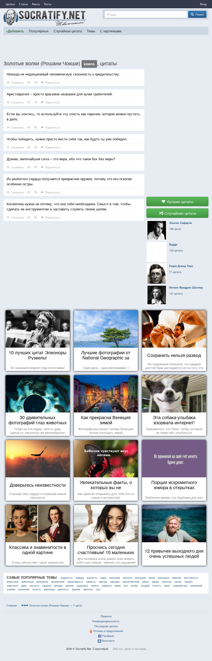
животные (27, 581)
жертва (176, 578)
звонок (69, 585)
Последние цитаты (106, 626)
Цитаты (10, 4)
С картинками (110, 31)
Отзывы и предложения (108, 631)
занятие (167, 581)
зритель (88, 589)
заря (23, 585)
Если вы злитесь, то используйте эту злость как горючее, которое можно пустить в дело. (73, 116)
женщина (163, 578)
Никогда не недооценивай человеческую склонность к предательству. (63, 73)
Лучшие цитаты (179, 201)
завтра (103, 581)
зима (117, 585)
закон (145, 581)
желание (114, 578)
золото (36, 589)
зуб (98, 589)
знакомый (196, 585)
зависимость (75, 581)
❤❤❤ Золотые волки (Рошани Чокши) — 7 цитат (51, 605)
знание (11, 589)
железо (127, 578)
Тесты (47, 4)
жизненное (57, 581)
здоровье (82, 585)
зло (125, 585)
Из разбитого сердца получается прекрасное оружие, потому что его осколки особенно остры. (69, 181)
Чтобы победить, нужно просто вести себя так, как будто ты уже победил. (67, 138)
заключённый (130, 581)
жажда (80, 578)
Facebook (108, 636)
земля (95, 585)
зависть (91, 581)
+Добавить (15, 31)
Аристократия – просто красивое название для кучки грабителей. (60, 93)
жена (152, 578)
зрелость (63, 589)
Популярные (39, 31)
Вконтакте (108, 641)
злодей (145, 585)
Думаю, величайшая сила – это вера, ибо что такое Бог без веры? (61, 158)
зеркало (107, 585)
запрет (188, 581)
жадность (67, 578)
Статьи (23, 4)
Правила (106, 616)
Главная (12, 605)
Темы (91, 31)
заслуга (34, 585)
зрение (76, 589)
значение (23, 589)
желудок (140, 578)
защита (46, 585)
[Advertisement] (106, 47)
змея (167, 585)
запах (178, 581)
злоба (134, 585)
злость (157, 585)
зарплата (12, 585)
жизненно (42, 581)
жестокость (191, 578)
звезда (58, 585)
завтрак (114, 581)
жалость (92, 578)
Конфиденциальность (106, 621)
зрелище (49, 589)
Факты (36, 4)
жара (103, 578)
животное (12, 581)
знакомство (180, 585)
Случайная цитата (68, 31)
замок (155, 581)
